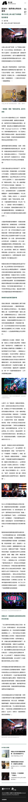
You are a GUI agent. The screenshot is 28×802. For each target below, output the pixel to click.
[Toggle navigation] (25, 3)
